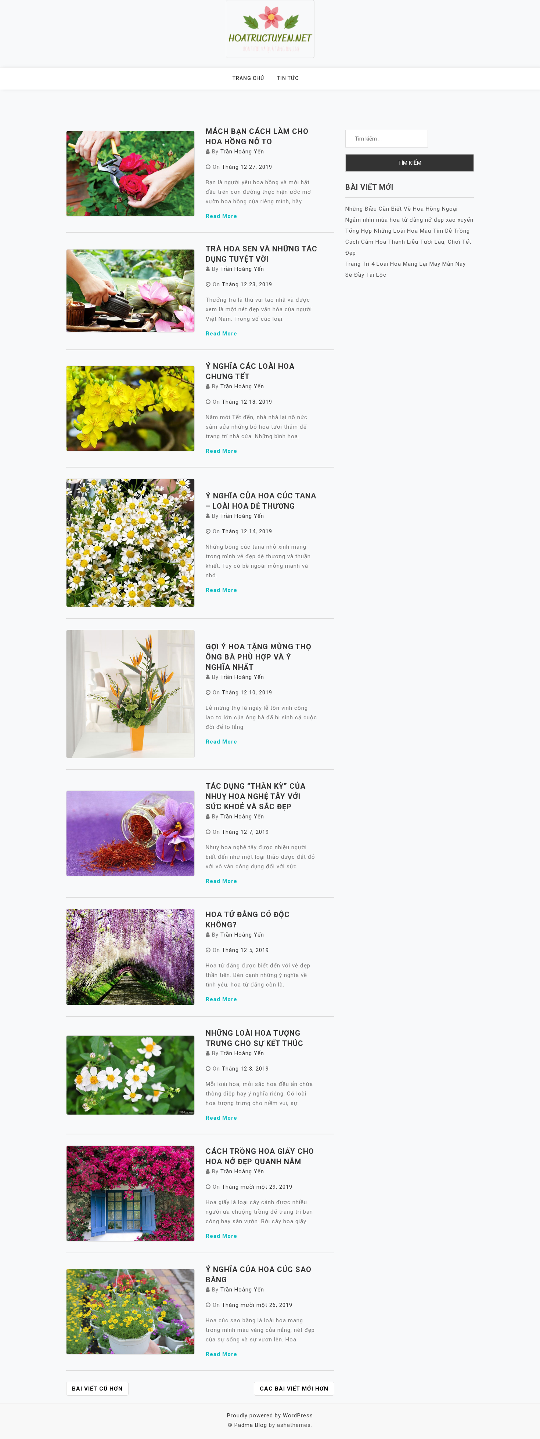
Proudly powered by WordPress (270, 1415)
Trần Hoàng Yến (242, 151)
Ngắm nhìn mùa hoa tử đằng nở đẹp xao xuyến (409, 220)
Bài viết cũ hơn (97, 1388)
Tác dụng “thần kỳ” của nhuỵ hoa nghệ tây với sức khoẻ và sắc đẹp (256, 796)
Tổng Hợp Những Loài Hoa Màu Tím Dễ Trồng (407, 231)
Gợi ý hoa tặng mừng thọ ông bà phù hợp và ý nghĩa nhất (259, 657)
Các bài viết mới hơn (294, 1388)
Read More (221, 216)
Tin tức (288, 78)
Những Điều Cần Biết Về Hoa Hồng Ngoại (401, 209)
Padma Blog (250, 1425)
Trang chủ (248, 78)
